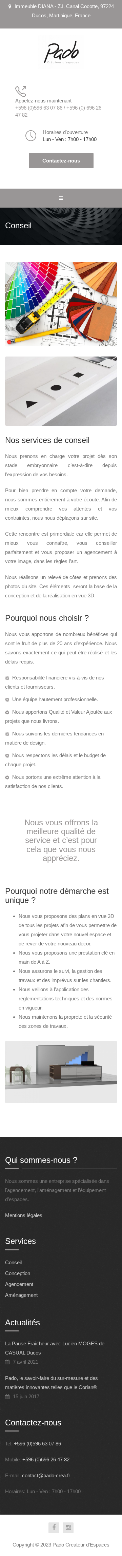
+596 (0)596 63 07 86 (37, 1443)
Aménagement (21, 1295)
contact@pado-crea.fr (46, 1475)
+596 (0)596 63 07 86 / (40, 108)
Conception (17, 1273)
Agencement (19, 1284)
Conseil (13, 1262)
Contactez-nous (61, 161)
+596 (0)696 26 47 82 (45, 1459)
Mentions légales (23, 1215)
